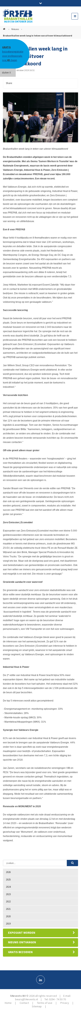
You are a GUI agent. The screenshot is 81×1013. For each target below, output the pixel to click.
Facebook (17, 83)
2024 (8, 886)
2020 (8, 916)
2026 (8, 872)
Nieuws (15, 29)
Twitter (25, 83)
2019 (8, 923)
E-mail (41, 83)
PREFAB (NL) (4, 27)
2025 (8, 879)
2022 (8, 901)
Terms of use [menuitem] (44, 1003)
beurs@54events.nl (26, 999)
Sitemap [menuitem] (37, 1006)
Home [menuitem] (8, 1003)
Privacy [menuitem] (64, 1003)
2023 (8, 894)
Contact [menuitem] (24, 1003)
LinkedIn (33, 83)
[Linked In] (40, 979)
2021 (8, 909)
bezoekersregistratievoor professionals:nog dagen (12, 54)
